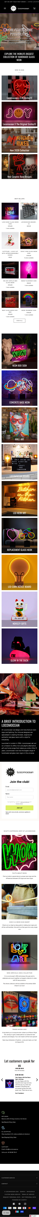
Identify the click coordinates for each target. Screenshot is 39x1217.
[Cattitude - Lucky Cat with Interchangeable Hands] (10, 249)
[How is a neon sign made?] (19, 910)
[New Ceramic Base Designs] (19, 175)
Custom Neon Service (12, 1196)
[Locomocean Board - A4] (28, 219)
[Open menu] (7, 8)
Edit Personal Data (29, 1199)
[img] (19, 1077)
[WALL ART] (19, 433)
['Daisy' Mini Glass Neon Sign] (28, 249)
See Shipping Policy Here (9, 1146)
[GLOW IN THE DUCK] (19, 655)
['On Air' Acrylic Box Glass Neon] (10, 278)
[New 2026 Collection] (19, 149)
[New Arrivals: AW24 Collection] (19, 961)
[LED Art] (19, 507)
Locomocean (10, 1193)
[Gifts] (19, 618)
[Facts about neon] (19, 861)
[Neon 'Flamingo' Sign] (28, 278)
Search (22, 1193)
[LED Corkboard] (19, 581)
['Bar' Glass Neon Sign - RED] (10, 308)
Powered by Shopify (19, 1202)
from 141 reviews (19, 1079)
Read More (6, 765)
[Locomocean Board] (19, 470)
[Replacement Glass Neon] (19, 544)
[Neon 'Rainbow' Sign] (28, 308)
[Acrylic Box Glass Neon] (19, 360)
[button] (2, 1088)
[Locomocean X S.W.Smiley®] (19, 96)
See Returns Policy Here (9, 1131)
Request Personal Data (11, 1199)
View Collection (20, 51)
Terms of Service (28, 1196)
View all (19, 329)
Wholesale (31, 1193)
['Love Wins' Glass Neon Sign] (10, 219)
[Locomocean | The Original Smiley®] (19, 122)
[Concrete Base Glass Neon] (19, 396)
